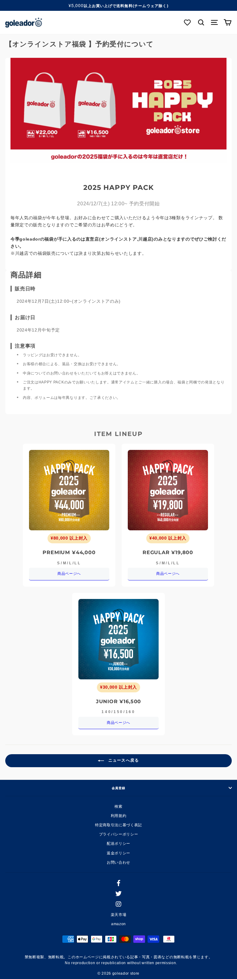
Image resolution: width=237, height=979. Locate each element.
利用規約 (119, 816)
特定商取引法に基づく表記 (118, 825)
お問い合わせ (118, 862)
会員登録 (118, 788)
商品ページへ (69, 573)
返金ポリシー (118, 853)
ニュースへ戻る (122, 760)
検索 (118, 806)
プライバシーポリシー (118, 834)
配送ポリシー (118, 843)
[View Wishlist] (187, 22)
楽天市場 (119, 915)
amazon (118, 924)
